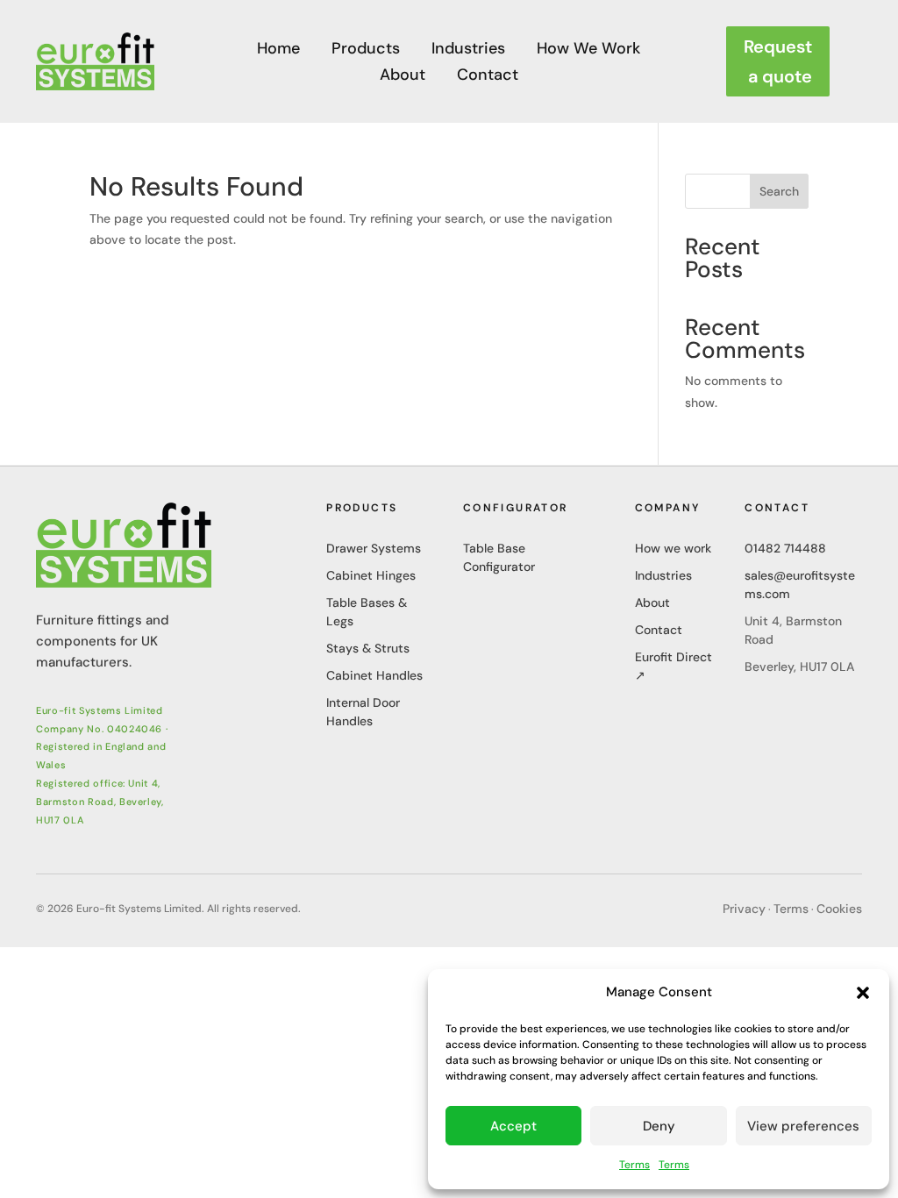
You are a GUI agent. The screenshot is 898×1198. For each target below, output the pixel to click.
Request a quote (778, 61)
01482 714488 (785, 548)
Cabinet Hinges (371, 575)
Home (278, 50)
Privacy (744, 908)
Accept (513, 1126)
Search (779, 191)
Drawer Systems (373, 548)
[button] (863, 993)
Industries (468, 50)
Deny (659, 1126)
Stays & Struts (368, 648)
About (402, 76)
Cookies (839, 908)
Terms (634, 1165)
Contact (487, 76)
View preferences (803, 1126)
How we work (673, 548)
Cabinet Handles (374, 675)
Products (365, 50)
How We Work (588, 50)
